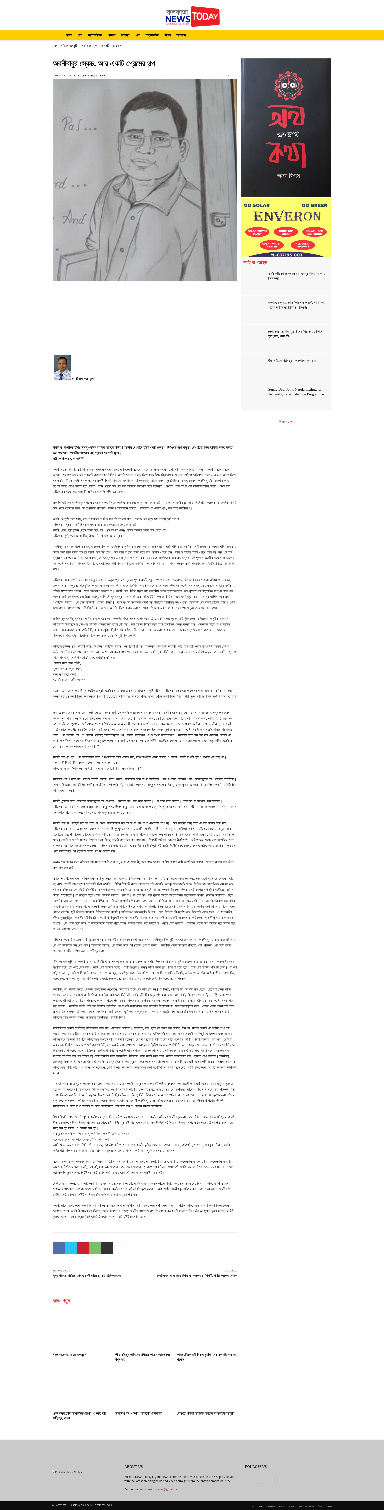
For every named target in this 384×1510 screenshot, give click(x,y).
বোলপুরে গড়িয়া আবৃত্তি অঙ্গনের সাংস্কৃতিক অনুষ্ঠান (205, 1413)
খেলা (137, 35)
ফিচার (168, 35)
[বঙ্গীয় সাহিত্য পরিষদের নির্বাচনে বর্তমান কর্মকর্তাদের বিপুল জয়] (145, 1328)
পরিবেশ (111, 35)
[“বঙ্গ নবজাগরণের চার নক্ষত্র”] (83, 1328)
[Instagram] (260, 1480)
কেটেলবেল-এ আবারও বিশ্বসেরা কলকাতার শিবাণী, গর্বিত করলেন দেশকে (197, 1276)
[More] (119, 1248)
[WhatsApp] (95, 1248)
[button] (327, 35)
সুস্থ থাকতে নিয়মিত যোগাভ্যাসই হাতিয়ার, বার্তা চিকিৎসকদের (87, 1276)
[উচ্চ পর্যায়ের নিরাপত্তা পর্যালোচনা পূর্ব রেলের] (254, 367)
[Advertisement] (145, 325)
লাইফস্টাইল (152, 35)
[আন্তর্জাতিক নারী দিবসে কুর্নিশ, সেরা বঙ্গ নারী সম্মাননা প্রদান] (207, 1328)
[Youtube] (281, 1480)
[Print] (107, 1248)
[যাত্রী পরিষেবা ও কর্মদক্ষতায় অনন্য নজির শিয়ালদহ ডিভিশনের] (254, 281)
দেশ (80, 35)
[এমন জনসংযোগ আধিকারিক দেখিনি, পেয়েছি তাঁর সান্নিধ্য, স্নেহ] (83, 1387)
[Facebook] (59, 1248)
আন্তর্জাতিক (95, 35)
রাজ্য (69, 35)
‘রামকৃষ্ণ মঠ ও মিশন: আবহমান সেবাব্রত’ (138, 1413)
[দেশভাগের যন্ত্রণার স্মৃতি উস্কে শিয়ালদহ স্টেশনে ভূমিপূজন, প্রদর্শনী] (254, 338)
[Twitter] (71, 1248)
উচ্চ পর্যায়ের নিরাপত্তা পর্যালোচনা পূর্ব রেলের (292, 361)
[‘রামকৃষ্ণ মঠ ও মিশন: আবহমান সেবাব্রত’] (145, 1387)
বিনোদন (125, 35)
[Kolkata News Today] (192, 15)
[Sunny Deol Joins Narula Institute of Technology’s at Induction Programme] (254, 396)
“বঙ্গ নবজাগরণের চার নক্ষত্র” (69, 1355)
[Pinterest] (83, 1248)
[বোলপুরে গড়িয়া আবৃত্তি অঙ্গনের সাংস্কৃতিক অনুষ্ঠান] (207, 1387)
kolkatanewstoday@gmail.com (159, 1489)
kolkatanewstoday (92, 75)
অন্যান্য (181, 35)
